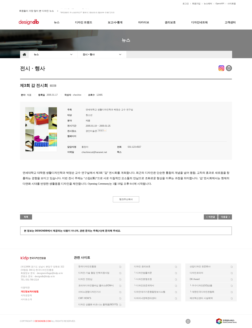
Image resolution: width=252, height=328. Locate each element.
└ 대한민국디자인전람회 (202, 292)
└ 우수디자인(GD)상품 (201, 285)
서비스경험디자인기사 (89, 292)
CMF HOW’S (84, 298)
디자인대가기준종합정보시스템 (149, 292)
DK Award (195, 279)
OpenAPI (219, 3)
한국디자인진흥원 (27, 3)
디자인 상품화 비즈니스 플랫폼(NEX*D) (98, 304)
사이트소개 (26, 299)
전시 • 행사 (89, 54)
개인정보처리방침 (30, 291)
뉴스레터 (208, 3)
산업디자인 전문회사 (200, 266)
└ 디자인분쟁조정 (143, 279)
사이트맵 (231, 3)
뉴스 (36, 54)
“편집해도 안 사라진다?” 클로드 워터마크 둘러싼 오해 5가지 (87, 11)
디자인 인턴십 (85, 279)
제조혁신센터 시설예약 (201, 298)
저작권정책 (26, 295)
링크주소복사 (126, 199)
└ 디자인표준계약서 (144, 285)
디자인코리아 (196, 273)
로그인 (186, 3)
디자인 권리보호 (142, 266)
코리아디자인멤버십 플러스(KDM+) (95, 285)
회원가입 (196, 3)
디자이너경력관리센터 (145, 298)
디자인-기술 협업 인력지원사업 (93, 273)
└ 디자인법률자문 (143, 273)
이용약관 (25, 287)
